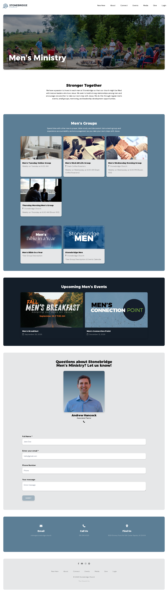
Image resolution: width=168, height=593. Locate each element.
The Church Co (84, 581)
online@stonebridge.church (41, 535)
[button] (41, 156)
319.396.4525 (84, 535)
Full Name (27, 436)
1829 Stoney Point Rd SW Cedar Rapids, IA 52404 (127, 535)
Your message (28, 479)
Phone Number (29, 465)
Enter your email (30, 451)
